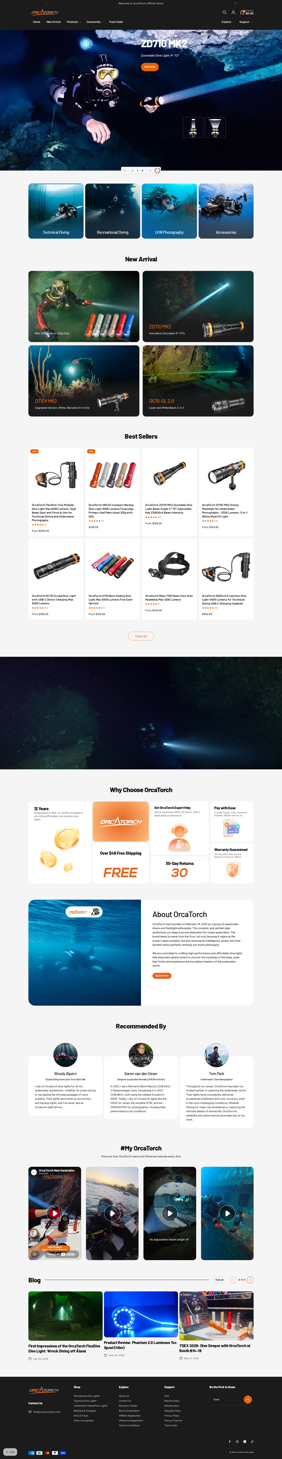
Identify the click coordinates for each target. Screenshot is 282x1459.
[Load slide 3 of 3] (142, 170)
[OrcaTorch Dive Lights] (44, 1394)
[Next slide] (150, 170)
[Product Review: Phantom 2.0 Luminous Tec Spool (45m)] (141, 1314)
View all (141, 636)
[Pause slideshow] (157, 170)
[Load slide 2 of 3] (137, 170)
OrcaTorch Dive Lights (245, 1452)
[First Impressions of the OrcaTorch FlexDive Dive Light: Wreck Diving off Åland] (65, 1316)
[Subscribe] (248, 1399)
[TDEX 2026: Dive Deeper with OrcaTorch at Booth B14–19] (216, 1315)
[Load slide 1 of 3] (132, 170)
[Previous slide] (124, 170)
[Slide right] (235, 3)
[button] (224, 12)
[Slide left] (46, 3)
